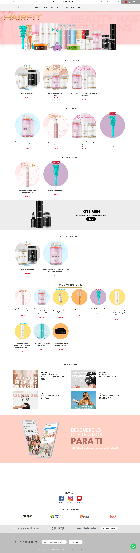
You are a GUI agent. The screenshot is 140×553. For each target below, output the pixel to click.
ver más (91, 219)
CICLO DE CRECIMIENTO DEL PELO (52, 396)
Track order (102, 2)
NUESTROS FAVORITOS (70, 236)
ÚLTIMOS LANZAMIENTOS (70, 157)
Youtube (79, 502)
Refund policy (85, 550)
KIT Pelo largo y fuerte (55, 93)
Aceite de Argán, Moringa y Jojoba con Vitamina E (60, 311)
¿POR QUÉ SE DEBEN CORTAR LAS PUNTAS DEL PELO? (52, 376)
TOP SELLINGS (70, 108)
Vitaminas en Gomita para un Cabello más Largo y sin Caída (27, 143)
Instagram (70, 502)
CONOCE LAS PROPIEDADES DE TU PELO (110, 375)
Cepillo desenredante (112, 142)
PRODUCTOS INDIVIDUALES (70, 285)
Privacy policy (76, 550)
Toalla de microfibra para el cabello (60, 344)
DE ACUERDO (76, 542)
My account (113, 2)
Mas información (109, 528)
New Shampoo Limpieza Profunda (41, 344)
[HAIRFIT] (21, 8)
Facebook (61, 502)
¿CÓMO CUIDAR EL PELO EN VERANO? (110, 396)
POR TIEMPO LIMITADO (70, 60)
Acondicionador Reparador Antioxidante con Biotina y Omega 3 (22, 345)
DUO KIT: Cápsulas (27, 93)
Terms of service (96, 550)
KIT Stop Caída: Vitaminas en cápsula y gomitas (84, 143)
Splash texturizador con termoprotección (55, 143)
